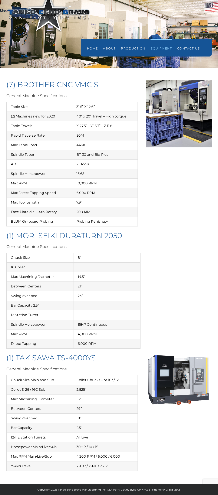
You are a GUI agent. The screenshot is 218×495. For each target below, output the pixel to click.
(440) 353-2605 (171, 489)
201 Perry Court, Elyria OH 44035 (129, 489)
